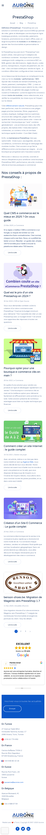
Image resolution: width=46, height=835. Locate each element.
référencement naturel (15, 106)
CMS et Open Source (21, 301)
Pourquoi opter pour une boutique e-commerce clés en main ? (22, 372)
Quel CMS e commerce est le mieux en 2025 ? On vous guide (21, 217)
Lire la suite (12, 253)
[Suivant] (30, 631)
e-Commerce (19, 225)
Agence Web (28, 462)
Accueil (12, 23)
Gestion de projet (20, 455)
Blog (21, 23)
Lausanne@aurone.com (13, 782)
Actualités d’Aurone (21, 606)
